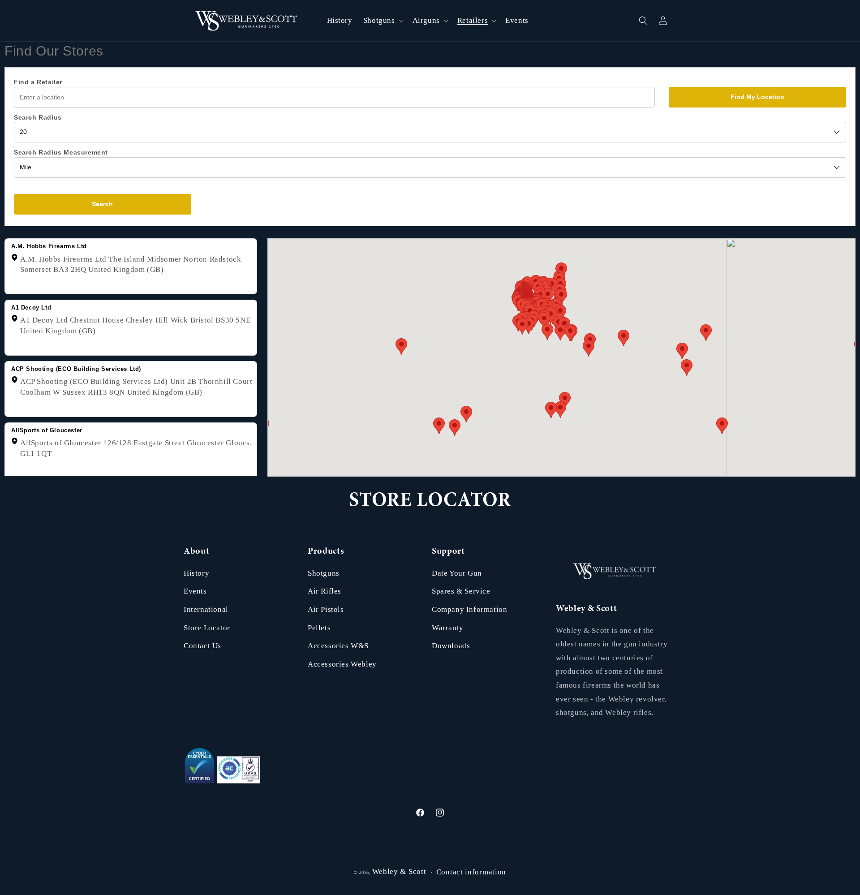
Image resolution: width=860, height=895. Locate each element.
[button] (382, 20)
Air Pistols (326, 609)
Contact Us (202, 645)
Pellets (319, 628)
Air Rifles (324, 591)
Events (195, 591)
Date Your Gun (457, 573)
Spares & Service (461, 591)
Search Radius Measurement (61, 152)
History (196, 573)
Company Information (469, 609)
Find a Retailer (38, 82)
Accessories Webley (342, 664)
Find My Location (757, 96)
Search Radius (38, 117)
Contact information (471, 872)
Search (102, 203)
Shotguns (324, 573)
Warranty (448, 628)
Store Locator (207, 628)
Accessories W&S (338, 645)
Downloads (451, 645)
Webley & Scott (399, 871)
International (206, 609)
